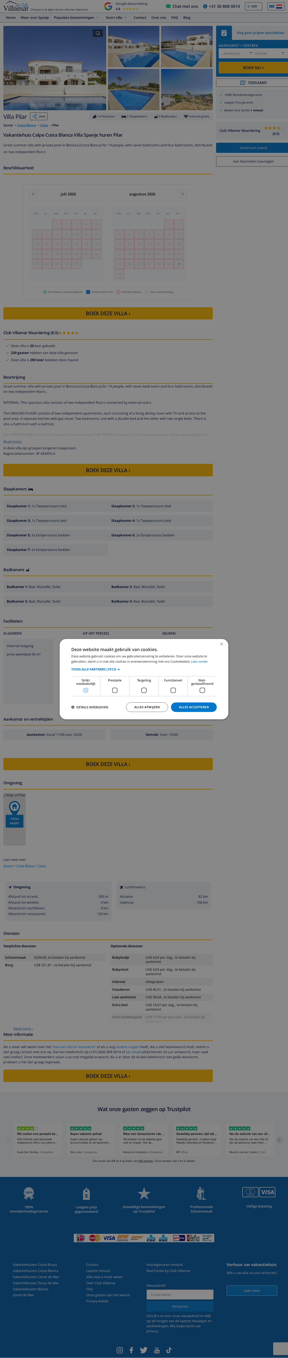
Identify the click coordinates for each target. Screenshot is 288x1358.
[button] (144, 669)
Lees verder (199, 661)
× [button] (221, 643)
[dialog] (144, 679)
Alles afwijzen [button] (147, 707)
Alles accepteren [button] (194, 707)
